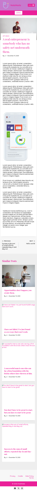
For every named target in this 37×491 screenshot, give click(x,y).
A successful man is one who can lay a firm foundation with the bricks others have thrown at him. (18, 371)
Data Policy (29, 476)
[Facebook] (15, 488)
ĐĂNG (18, 13)
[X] (18, 488)
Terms (31, 478)
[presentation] (18, 276)
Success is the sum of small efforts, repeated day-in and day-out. (9, 245)
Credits (20, 476)
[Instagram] (22, 488)
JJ (5, 56)
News (7, 36)
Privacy (12, 476)
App (4, 36)
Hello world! (30, 242)
